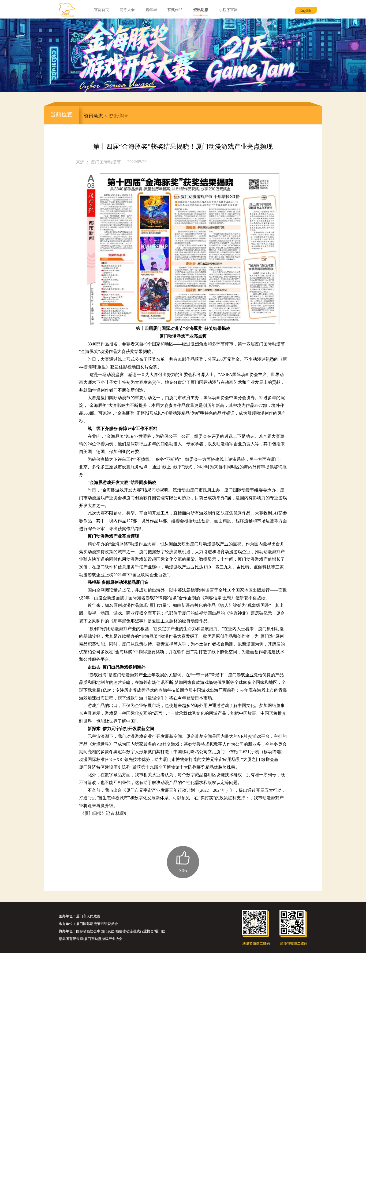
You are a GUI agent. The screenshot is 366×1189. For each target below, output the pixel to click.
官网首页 (101, 10)
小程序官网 (228, 10)
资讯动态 (200, 10)
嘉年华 (151, 10)
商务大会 (127, 10)
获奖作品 (174, 10)
